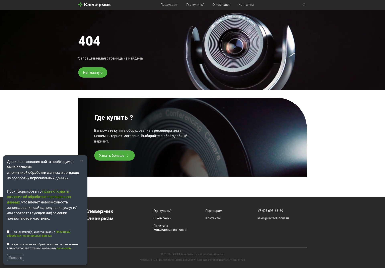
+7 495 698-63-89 (270, 211)
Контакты (246, 5)
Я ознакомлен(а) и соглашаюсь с (38, 234)
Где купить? (195, 5)
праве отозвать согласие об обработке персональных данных (39, 196)
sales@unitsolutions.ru (273, 218)
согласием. (64, 248)
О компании (221, 5)
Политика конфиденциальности (169, 228)
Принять (15, 257)
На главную (92, 72)
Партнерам (213, 211)
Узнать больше (111, 155)
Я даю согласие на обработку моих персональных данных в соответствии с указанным (42, 246)
